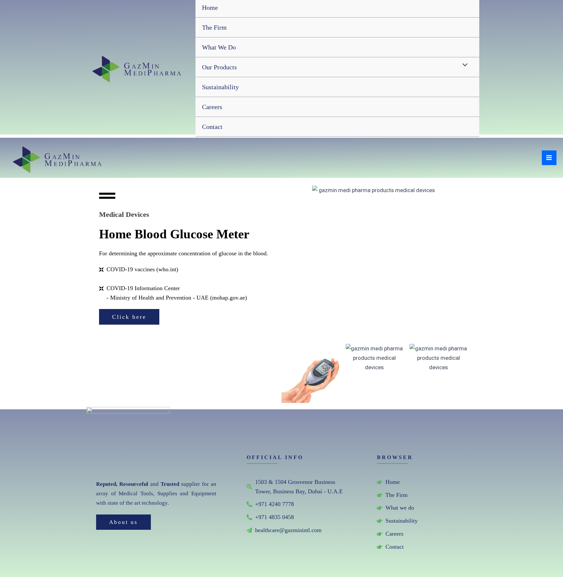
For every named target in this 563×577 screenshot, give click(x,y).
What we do (219, 47)
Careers (212, 106)
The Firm (214, 27)
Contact (212, 126)
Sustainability (220, 87)
